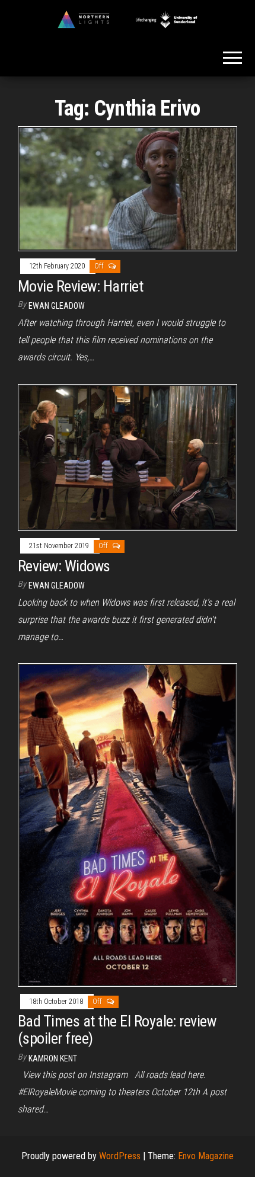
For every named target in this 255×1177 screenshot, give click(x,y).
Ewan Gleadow (56, 306)
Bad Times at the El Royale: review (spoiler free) (117, 1029)
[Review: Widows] (127, 456)
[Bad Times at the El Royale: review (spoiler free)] (127, 824)
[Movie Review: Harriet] (127, 188)
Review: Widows (64, 566)
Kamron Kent (52, 1058)
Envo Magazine (206, 1156)
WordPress (120, 1156)
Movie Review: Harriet (80, 286)
